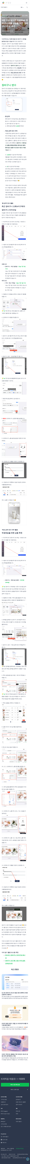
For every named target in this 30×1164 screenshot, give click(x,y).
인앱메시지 (3, 1102)
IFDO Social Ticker (5, 1113)
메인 (21, 7)
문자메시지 (18, 1099)
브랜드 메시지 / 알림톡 (21, 1102)
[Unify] (6, 3)
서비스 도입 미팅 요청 (15, 1084)
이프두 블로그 (19, 1121)
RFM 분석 (3, 1121)
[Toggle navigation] (26, 2)
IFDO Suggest (4, 1111)
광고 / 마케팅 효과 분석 (6, 1126)
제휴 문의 (3, 1148)
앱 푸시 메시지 (19, 1104)
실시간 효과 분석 (4, 1104)
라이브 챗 (18, 1111)
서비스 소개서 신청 (15, 1089)
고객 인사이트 (4, 1124)
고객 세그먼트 (4, 1099)
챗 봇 (17, 1113)
